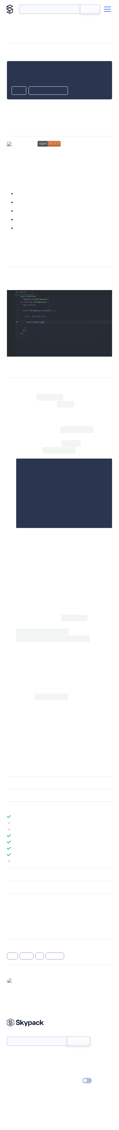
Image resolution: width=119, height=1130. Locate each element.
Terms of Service (75, 1072)
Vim (20, 219)
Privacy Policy (19, 1081)
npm (46, 660)
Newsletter (16, 1033)
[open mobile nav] (107, 9)
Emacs (22, 211)
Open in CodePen (48, 91)
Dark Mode (70, 1080)
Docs (11, 1056)
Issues (12, 923)
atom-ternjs (53, 578)
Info (108, 823)
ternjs (27, 956)
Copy (19, 91)
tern (12, 956)
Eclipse (23, 202)
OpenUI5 (32, 163)
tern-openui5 (21, 157)
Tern (65, 170)
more (21, 244)
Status (66, 1056)
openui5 (55, 956)
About (12, 1064)
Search (90, 9)
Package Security (22, 908)
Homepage (17, 915)
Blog (64, 1064)
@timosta (23, 980)
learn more (48, 807)
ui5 (39, 956)
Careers (14, 1072)
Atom (22, 193)
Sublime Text (29, 228)
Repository (16, 930)
